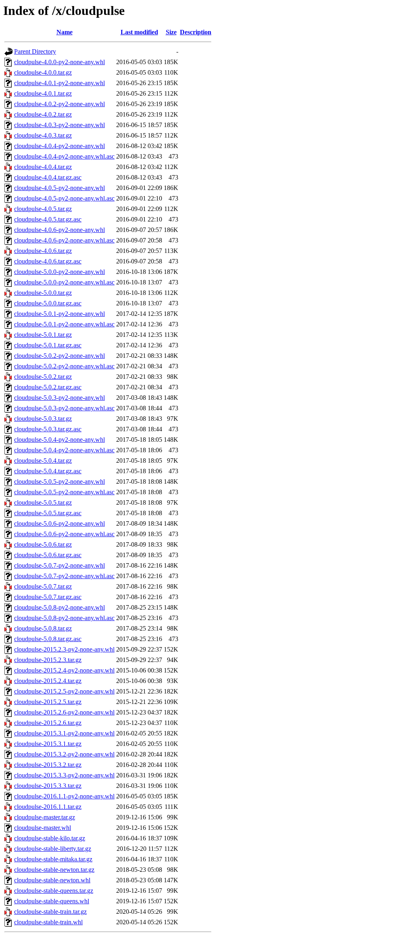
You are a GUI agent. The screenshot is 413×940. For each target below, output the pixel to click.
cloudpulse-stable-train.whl (48, 922)
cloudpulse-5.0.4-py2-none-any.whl (59, 439)
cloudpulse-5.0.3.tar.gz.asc (47, 429)
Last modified (139, 32)
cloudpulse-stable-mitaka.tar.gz (53, 859)
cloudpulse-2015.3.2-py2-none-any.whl (64, 754)
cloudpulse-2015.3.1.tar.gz (47, 743)
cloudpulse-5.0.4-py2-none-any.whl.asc (64, 450)
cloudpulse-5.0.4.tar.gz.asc (47, 471)
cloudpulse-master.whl (42, 827)
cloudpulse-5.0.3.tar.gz (43, 418)
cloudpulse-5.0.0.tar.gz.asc (47, 303)
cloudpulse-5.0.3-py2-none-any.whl (59, 397)
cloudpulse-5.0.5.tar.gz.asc (47, 513)
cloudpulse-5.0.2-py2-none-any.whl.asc (64, 366)
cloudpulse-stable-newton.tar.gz (54, 869)
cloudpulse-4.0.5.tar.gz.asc (47, 219)
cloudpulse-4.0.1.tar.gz (43, 93)
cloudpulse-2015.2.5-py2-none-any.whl (64, 691)
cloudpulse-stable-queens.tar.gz (53, 890)
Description (195, 32)
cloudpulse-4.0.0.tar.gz (43, 72)
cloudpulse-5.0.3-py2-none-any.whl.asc (64, 408)
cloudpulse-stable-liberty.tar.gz (52, 848)
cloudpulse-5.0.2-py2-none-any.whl (59, 355)
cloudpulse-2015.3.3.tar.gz (47, 785)
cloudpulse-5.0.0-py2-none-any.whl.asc (64, 282)
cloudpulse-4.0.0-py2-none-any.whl (59, 61)
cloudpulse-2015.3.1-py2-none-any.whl (64, 733)
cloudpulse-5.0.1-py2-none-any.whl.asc (64, 324)
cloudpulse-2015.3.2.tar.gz (47, 764)
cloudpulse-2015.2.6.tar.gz (47, 722)
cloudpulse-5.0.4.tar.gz (43, 460)
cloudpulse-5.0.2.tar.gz (43, 376)
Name (64, 32)
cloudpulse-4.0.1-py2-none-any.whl (59, 82)
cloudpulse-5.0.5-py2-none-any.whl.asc (64, 492)
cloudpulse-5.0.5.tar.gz (43, 502)
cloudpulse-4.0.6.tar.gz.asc (47, 261)
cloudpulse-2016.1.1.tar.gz (47, 806)
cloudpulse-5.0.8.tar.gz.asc (47, 638)
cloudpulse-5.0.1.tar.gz (43, 334)
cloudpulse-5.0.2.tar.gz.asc (47, 387)
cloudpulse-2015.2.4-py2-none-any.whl (64, 670)
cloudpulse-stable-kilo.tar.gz (49, 838)
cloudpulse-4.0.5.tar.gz (43, 208)
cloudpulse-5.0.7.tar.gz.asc (47, 596)
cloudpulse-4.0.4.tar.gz (43, 166)
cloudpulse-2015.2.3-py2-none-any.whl (64, 649)
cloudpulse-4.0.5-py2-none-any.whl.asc (64, 198)
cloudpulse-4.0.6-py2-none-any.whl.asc (64, 240)
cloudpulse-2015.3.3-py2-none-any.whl (64, 775)
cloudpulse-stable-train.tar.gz (50, 911)
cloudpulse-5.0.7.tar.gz (43, 586)
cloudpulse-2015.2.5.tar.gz (47, 701)
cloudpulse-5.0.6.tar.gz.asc (47, 554)
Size (171, 32)
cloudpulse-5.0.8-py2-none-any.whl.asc (64, 617)
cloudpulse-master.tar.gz (44, 817)
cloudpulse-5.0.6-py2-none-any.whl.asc (64, 534)
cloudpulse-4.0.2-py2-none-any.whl (59, 103)
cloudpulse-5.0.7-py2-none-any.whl (59, 565)
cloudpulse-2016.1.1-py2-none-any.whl (64, 796)
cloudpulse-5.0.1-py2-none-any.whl (59, 313)
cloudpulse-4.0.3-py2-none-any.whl (59, 124)
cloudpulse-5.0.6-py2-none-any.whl (59, 523)
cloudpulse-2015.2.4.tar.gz (47, 680)
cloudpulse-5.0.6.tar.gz (43, 544)
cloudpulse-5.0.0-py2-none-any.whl (59, 271)
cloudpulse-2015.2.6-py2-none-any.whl (64, 712)
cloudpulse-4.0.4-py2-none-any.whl (59, 145)
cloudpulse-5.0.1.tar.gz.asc (47, 345)
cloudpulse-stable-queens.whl (51, 901)
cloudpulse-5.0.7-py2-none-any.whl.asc (64, 575)
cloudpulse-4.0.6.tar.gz (43, 250)
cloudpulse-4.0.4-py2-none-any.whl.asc (64, 156)
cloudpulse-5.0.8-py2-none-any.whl (59, 607)
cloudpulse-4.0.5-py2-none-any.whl (59, 187)
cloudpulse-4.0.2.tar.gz (43, 114)
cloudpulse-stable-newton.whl (52, 880)
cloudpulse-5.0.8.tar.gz (43, 628)
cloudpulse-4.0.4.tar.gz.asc (47, 177)
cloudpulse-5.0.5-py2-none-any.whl (59, 481)
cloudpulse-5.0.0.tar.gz (43, 292)
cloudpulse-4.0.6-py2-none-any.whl (59, 229)
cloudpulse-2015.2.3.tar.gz (47, 659)
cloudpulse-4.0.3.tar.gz (43, 135)
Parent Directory (35, 51)
